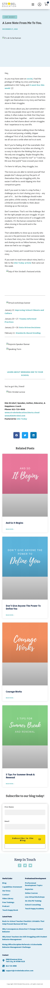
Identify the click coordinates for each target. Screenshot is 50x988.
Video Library (7, 898)
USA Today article (22, 262)
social (29, 78)
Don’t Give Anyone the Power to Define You (23, 607)
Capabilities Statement (12, 887)
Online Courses (31, 893)
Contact (5, 894)
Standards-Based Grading (28, 333)
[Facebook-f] (19, 865)
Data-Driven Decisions (29, 327)
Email (7, 821)
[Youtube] (30, 865)
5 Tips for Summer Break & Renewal (20, 776)
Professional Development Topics (33, 884)
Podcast (5, 906)
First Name (9, 807)
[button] (33, 4)
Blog (4, 883)
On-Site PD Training (33, 901)
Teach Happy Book (10, 910)
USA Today (22, 418)
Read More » (10, 529)
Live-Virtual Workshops (35, 897)
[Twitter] (25, 865)
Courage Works (14, 691)
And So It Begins (14, 522)
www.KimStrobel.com (15, 415)
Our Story (6, 890)
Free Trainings (8, 902)
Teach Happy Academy (34, 908)
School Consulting (33, 904)
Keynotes (29, 889)
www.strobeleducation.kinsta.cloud (22, 412)
